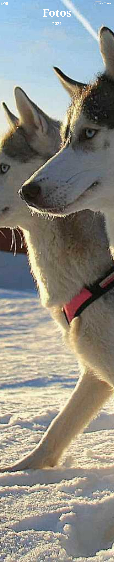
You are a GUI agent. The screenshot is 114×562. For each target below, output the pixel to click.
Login (98, 3)
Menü (108, 3)
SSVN (4, 3)
